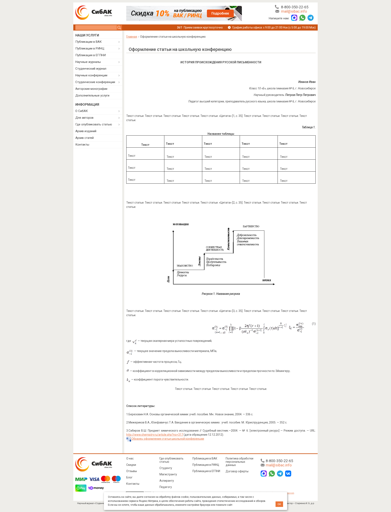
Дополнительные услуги (92, 95)
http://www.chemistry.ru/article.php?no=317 (154, 434)
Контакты (82, 144)
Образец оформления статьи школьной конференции (167, 438)
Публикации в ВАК (88, 42)
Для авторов (84, 118)
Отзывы (131, 471)
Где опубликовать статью (93, 124)
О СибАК (81, 111)
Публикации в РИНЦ (89, 48)
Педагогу (165, 487)
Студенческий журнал (90, 68)
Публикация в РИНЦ (205, 464)
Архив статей (84, 138)
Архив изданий (85, 131)
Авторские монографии (91, 88)
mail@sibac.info (294, 11)
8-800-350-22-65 (294, 7)
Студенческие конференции (95, 82)
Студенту (165, 468)
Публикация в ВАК (204, 458)
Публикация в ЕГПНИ (90, 55)
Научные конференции (91, 75)
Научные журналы (88, 62)
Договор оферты (237, 471)
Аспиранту (166, 480)
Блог (129, 477)
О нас (130, 458)
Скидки (131, 464)
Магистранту (168, 474)
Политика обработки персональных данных (239, 462)
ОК (279, 504)
